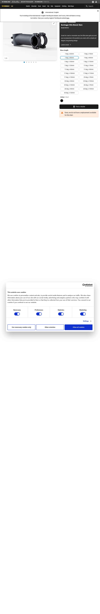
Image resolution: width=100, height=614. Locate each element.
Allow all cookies (78, 327)
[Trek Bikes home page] (6, 1)
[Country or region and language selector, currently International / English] (93, 2)
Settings (86, 321)
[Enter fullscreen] (54, 23)
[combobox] (91, 6)
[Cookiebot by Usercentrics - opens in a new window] (83, 285)
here (68, 18)
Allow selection (50, 327)
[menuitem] (28, 6)
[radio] (24, 62)
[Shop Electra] (16, 2)
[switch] (39, 313)
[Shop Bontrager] (27, 1)
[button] (30, 40)
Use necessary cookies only (21, 327)
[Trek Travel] (42, 1)
